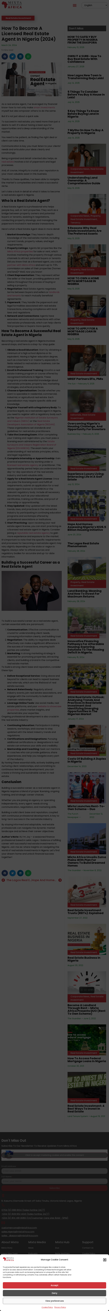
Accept (54, 1285)
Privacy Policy (60, 1307)
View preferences (54, 1300)
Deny (54, 1293)
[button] (104, 1259)
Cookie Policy (47, 1307)
